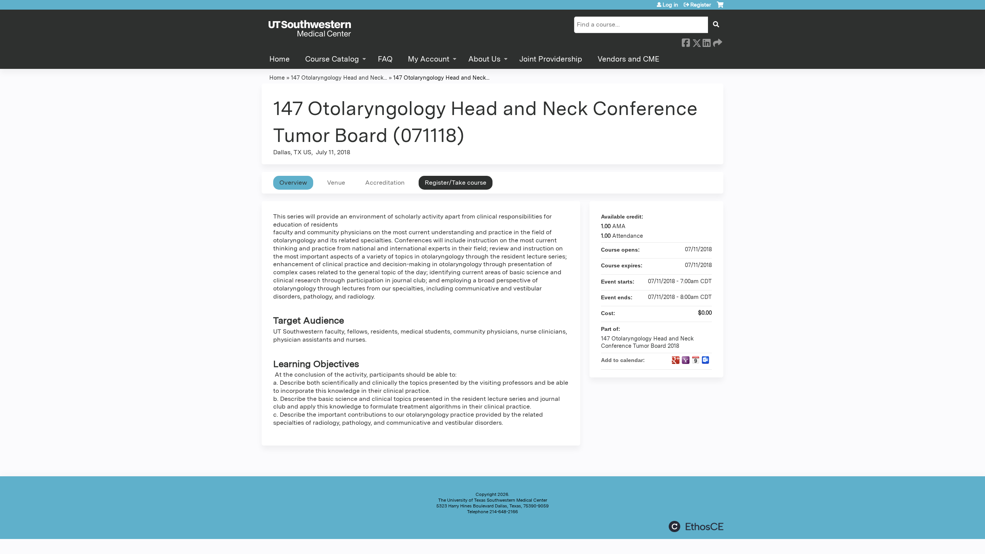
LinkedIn (706, 41)
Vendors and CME (628, 59)
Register (700, 4)
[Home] (310, 29)
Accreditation (385, 182)
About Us (484, 59)
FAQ (385, 59)
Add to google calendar (675, 360)
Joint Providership (550, 59)
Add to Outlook (706, 360)
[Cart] (720, 7)
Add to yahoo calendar (686, 360)
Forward (717, 41)
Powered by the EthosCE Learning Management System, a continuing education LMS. (696, 526)
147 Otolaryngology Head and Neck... (339, 77)
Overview (293, 182)
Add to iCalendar (696, 360)
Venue (336, 182)
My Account (428, 59)
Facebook (686, 41)
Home (279, 59)
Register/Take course (455, 182)
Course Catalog (332, 59)
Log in (670, 4)
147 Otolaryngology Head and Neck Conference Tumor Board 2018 (647, 342)
